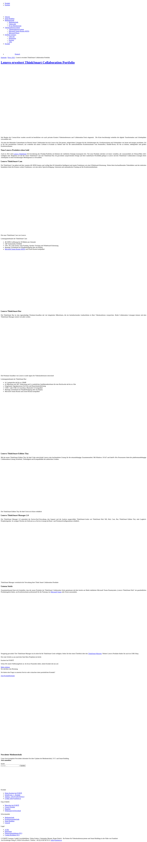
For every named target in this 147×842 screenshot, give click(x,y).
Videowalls (12, 24)
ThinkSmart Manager (95, 653)
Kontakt (7, 3)
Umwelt (7, 823)
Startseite (3, 57)
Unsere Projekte (10, 807)
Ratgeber (7, 809)
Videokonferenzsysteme (12, 27)
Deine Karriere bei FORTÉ (13, 793)
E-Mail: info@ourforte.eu (13, 798)
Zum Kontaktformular (8, 676)
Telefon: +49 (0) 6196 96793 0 (14, 797)
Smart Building (9, 18)
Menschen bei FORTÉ (12, 805)
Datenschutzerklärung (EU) (13, 833)
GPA (10, 42)
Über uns (12, 36)
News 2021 (11, 57)
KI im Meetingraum (15, 26)
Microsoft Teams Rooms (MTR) (19, 31)
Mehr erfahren (5, 667)
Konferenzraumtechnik (12, 819)
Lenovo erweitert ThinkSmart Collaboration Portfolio (38, 62)
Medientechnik (9, 20)
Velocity (7, 17)
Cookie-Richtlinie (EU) (12, 835)
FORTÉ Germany (10, 35)
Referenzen (12, 38)
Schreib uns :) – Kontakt (12, 795)
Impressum (8, 831)
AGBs (7, 830)
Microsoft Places (14, 33)
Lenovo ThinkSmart (20, 154)
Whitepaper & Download (13, 811)
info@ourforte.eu (56, 840)
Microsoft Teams (56, 592)
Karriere (7, 5)
